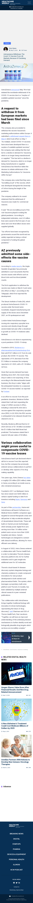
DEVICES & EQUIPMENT (16, 854)
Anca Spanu (12, 48)
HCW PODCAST (16, 870)
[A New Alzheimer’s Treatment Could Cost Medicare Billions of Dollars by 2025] (16, 710)
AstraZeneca (6, 649)
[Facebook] (14, 883)
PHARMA (16, 849)
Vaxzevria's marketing (22, 649)
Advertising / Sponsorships (16, 890)
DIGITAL (16, 839)
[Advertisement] (16, 26)
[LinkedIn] (19, 883)
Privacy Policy (9, 899)
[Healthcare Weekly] (11, 3)
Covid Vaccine (13, 649)
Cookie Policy (24, 899)
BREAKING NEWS (16, 834)
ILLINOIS (16, 865)
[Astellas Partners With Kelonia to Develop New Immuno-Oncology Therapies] (16, 746)
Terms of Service (16, 899)
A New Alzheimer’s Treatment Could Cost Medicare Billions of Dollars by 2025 (14, 725)
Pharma (7, 43)
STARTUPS (16, 844)
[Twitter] (16, 883)
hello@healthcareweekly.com (17, 6)
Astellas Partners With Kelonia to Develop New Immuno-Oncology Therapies (15, 762)
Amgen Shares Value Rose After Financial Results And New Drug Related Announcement (15, 689)
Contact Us (16, 887)
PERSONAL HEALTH (16, 859)
